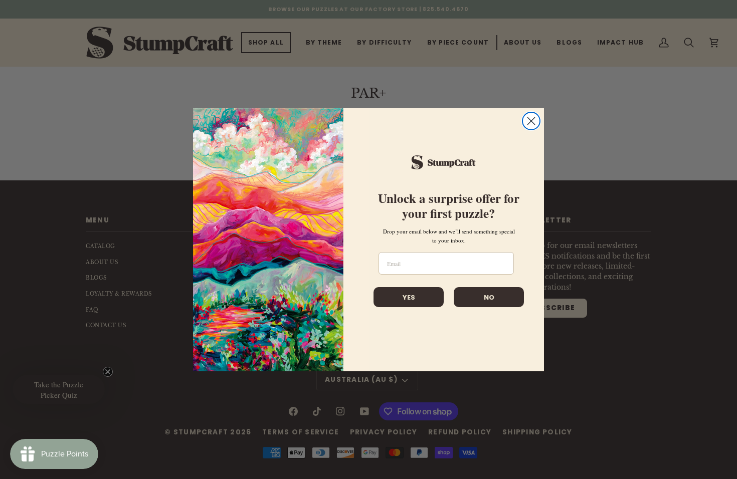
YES (409, 297)
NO (489, 297)
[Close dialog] (531, 121)
